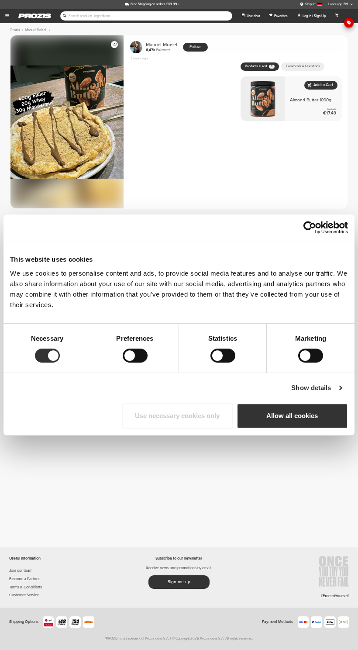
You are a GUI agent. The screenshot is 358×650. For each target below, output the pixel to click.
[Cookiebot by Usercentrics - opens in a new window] (310, 227)
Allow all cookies (292, 415)
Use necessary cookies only (177, 415)
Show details (311, 387)
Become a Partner (24, 579)
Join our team (20, 570)
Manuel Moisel (161, 46)
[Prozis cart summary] (336, 16)
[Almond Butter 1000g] (291, 98)
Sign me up (179, 581)
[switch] (135, 356)
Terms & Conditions (25, 587)
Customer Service (24, 595)
